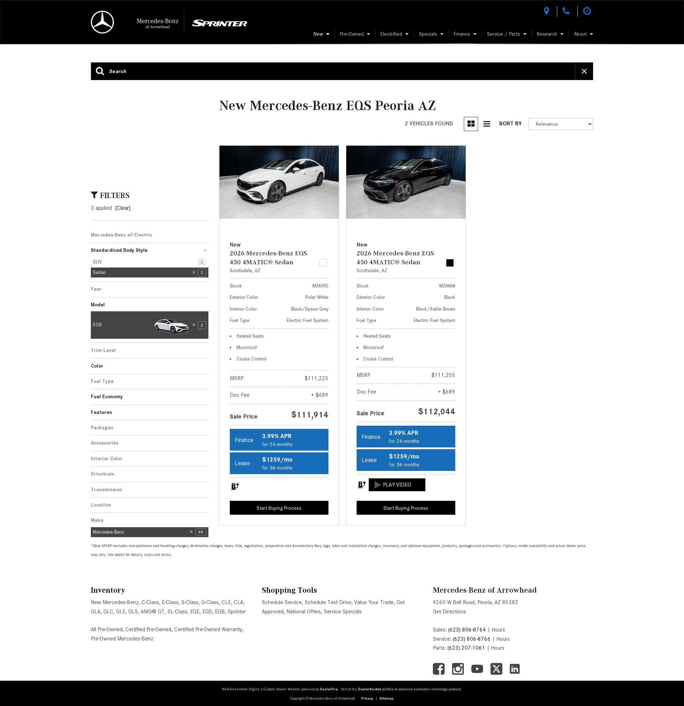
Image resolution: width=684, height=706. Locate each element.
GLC (108, 611)
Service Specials (343, 611)
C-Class (150, 602)
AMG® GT (153, 611)
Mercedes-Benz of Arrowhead (485, 590)
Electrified (391, 34)
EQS (207, 611)
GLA (95, 611)
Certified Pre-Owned (148, 629)
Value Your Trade (374, 602)
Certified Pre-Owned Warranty (208, 629)
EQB (220, 611)
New (318, 34)
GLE (120, 611)
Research (547, 34)
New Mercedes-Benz (115, 602)
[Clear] (122, 208)
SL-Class (177, 611)
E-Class (170, 602)
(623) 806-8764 (467, 630)
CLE (226, 602)
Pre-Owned (352, 34)
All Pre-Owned (107, 629)
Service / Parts (503, 34)
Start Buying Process (278, 508)
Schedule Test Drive (328, 602)
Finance (462, 34)
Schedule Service (282, 602)
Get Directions (449, 611)
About (580, 34)
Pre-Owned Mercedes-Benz (122, 638)
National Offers (303, 611)
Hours (498, 630)
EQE (195, 611)
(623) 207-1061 (466, 648)
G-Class (210, 602)
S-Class (189, 602)
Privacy (367, 698)
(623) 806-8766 (472, 639)
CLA (238, 602)
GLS (133, 611)
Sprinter (237, 611)
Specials (428, 34)
